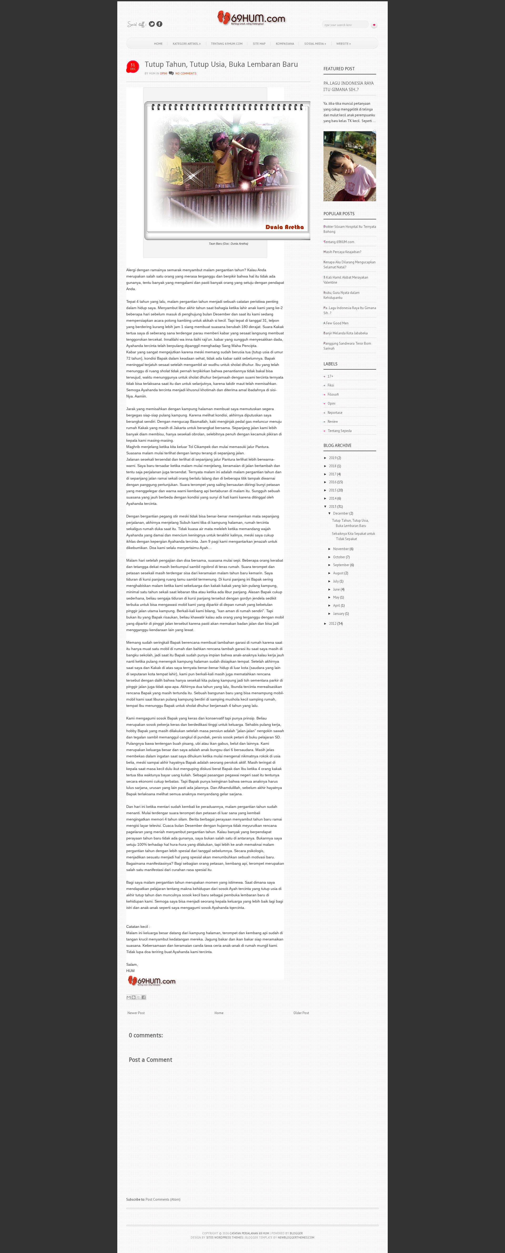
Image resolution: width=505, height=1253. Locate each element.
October (339, 557)
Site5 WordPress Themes (224, 1237)
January (339, 613)
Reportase (335, 412)
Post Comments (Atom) (163, 1199)
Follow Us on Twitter (152, 24)
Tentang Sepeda (340, 431)
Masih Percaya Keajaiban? (342, 252)
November (341, 549)
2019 (333, 458)
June (337, 589)
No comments (185, 73)
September (341, 565)
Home (158, 44)
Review (333, 421)
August (338, 573)
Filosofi (333, 394)
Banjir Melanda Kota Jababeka (346, 333)
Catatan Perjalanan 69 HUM (249, 1233)
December (341, 513)
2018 (333, 466)
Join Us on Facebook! (159, 24)
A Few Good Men (336, 323)
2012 (333, 623)
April (337, 605)
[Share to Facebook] (143, 997)
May (336, 597)
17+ (330, 376)
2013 (333, 506)
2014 (333, 498)
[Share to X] (138, 997)
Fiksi (331, 385)
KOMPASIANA (285, 44)
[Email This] (128, 997)
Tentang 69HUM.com (227, 44)
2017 (333, 474)
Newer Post (136, 1013)
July (336, 581)
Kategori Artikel (187, 44)
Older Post (301, 1013)
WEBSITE (343, 44)
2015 (333, 490)
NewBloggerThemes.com (296, 1237)
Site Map (259, 44)
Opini (163, 73)
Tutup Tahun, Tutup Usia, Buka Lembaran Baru (221, 64)
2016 (333, 482)
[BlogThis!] (133, 997)
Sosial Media (315, 44)
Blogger (296, 1233)
